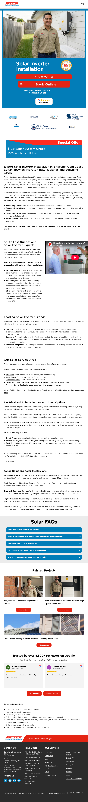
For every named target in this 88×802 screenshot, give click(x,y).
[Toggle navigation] (82, 4)
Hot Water (49, 756)
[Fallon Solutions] (11, 4)
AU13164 (27, 783)
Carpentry (70, 761)
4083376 (27, 778)
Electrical (48, 762)
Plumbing (48, 752)
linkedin (19, 780)
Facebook (5, 780)
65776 (32, 765)
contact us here (35, 226)
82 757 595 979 (34, 757)
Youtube (14, 780)
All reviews (34, 694)
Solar (47, 772)
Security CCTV (50, 775)
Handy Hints (70, 765)
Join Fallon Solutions (74, 778)
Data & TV (70, 758)
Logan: (18, 382)
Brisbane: (10, 375)
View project (23, 610)
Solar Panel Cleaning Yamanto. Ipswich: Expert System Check (31, 639)
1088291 (39, 760)
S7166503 (28, 770)
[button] (44, 101)
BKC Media (79, 793)
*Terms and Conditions (56, 793)
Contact (69, 772)
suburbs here (35, 390)
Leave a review (52, 694)
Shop (68, 775)
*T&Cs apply (9, 461)
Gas (46, 759)
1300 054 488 (45, 77)
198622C (38, 773)
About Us (69, 768)
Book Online (46, 84)
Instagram (10, 780)
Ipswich (9, 382)
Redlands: (24, 385)
